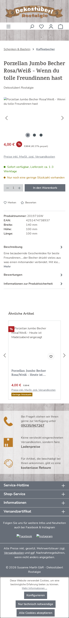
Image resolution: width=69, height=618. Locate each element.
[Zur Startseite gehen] (34, 12)
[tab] (33, 256)
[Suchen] (32, 25)
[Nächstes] (62, 118)
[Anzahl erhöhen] (19, 187)
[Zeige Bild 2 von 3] (34, 135)
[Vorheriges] (6, 118)
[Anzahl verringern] (7, 187)
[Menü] (8, 25)
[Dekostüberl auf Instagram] (44, 536)
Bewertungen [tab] (13, 275)
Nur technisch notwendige (35, 604)
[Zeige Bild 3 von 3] (41, 135)
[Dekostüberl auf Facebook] (24, 536)
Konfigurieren (35, 595)
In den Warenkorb (45, 188)
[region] (34, 117)
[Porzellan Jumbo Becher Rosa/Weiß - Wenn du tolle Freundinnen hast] (34, 117)
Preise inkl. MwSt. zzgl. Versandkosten (29, 157)
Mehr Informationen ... (34, 588)
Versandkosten (14, 553)
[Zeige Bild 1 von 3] (27, 135)
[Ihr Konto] (51, 25)
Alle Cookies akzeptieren (35, 613)
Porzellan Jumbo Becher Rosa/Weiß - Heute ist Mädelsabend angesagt (28, 373)
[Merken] (51, 356)
